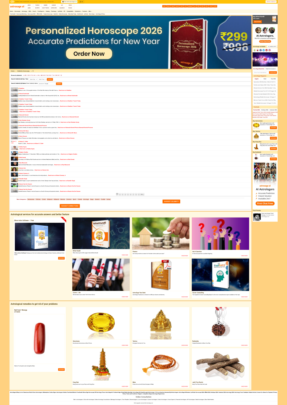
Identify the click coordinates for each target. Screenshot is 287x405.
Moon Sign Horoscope (88, 392)
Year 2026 (273, 78)
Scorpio (37, 8)
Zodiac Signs (52, 392)
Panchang (53, 11)
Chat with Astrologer (69, 1)
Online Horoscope (63, 14)
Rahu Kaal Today (72, 14)
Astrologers (39, 392)
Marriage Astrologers (116, 399)
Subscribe (273, 72)
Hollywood (49, 199)
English (256, 78)
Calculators (78, 11)
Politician (38, 199)
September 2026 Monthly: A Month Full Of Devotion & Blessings (266, 82)
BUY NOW (61, 258)
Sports (74, 199)
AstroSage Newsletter (258, 68)
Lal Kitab (86, 14)
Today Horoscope (42, 1)
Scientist (97, 199)
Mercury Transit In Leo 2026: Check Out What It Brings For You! (266, 100)
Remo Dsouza (23, 136)
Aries (29, 5)
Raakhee (22, 88)
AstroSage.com (150, 403)
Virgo (70, 5)
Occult (34, 11)
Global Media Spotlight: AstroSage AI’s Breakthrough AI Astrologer (138, 392)
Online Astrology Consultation (102, 399)
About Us (265, 392)
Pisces (70, 8)
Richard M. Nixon (24, 131)
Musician (62, 199)
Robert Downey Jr (24, 173)
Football (103, 199)
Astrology (24, 11)
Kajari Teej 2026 (264, 117)
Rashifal (17, 1)
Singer (92, 199)
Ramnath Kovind (24, 115)
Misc (90, 11)
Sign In (268, 1)
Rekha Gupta (23, 147)
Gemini (45, 5)
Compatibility (70, 11)
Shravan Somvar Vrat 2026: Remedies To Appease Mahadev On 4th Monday (266, 88)
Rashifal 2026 (26, 1)
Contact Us (259, 392)
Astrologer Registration (158, 393)
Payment (270, 392)
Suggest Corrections (69, 206)
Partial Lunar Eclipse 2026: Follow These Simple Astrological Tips (266, 85)
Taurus (37, 5)
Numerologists (134, 399)
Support (140, 393)
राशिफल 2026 (39, 14)
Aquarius (62, 8)
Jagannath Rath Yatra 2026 (259, 112)
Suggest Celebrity (171, 201)
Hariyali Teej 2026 (266, 114)
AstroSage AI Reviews (184, 392)
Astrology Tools (239, 392)
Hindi (265, 78)
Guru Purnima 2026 (257, 114)
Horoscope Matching (22, 14)
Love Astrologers (142, 399)
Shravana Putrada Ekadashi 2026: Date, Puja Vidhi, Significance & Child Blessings (266, 94)
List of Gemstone (24, 392)
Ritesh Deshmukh (24, 93)
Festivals (84, 11)
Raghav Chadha (24, 152)
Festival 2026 (256, 110)
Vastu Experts (171, 399)
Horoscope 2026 (33, 1)
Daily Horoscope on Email (272, 68)
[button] (27, 42)
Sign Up (273, 1)
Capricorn (54, 8)
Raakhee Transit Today (26, 99)
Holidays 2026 (264, 110)
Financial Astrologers (181, 399)
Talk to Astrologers (78, 399)
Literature (68, 199)
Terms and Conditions (131, 393)
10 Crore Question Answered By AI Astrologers (166, 392)
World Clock (32, 392)
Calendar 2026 (50, 1)
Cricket (44, 199)
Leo (62, 5)
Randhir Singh (23, 178)
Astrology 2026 (230, 392)
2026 (29, 11)
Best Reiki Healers (209, 399)
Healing (48, 11)
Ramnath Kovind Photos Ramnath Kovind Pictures (33, 125)
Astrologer (86, 199)
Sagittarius (45, 8)
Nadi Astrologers (200, 399)
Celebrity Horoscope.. (23, 71)
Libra (29, 8)
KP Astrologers (191, 399)
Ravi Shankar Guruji (25, 120)
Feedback (246, 392)
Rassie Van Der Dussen (26, 184)
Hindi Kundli (80, 14)
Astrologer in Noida (62, 392)
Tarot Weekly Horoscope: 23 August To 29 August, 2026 (266, 103)
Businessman (31, 199)
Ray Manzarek (23, 162)
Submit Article (252, 392)
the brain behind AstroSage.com (268, 215)
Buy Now (258, 21)
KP (64, 11)
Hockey (108, 199)
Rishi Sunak (23, 157)
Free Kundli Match (71, 392)
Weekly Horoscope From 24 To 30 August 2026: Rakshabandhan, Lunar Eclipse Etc (266, 91)
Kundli (21, 1)
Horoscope (17, 11)
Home (11, 11)
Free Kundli (12, 14)
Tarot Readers (125, 399)
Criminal (80, 199)
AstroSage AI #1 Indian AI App (113, 392)
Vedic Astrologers (162, 399)
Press (103, 392)
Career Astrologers (152, 399)
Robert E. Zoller (24, 141)
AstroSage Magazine (260, 76)
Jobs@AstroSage (147, 393)
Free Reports (41, 11)
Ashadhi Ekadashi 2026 (272, 112)
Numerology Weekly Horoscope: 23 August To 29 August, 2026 (266, 97)
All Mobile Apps (272, 46)
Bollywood (56, 199)
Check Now (125, 255)
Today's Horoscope (48, 14)
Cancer (54, 5)
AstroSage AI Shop (100, 14)
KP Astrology (98, 392)
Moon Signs (92, 14)
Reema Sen (23, 168)
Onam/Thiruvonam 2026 (266, 115)
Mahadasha (46, 392)
